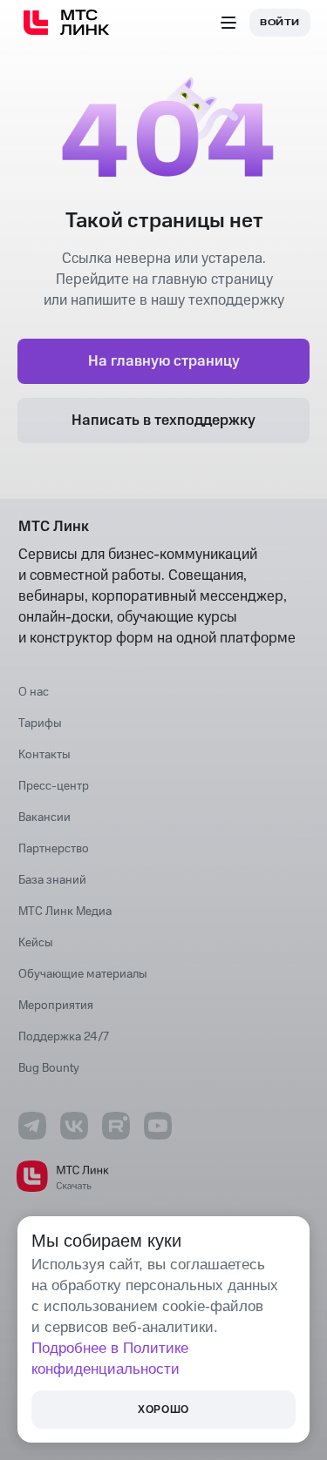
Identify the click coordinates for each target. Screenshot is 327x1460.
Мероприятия (55, 1006)
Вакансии (44, 817)
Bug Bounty (48, 1068)
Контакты (44, 755)
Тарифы (40, 723)
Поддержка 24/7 (63, 1037)
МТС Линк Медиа (65, 911)
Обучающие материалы (82, 974)
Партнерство (53, 849)
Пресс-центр (53, 786)
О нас (33, 692)
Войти (280, 22)
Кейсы (35, 943)
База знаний (52, 880)
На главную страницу (164, 361)
